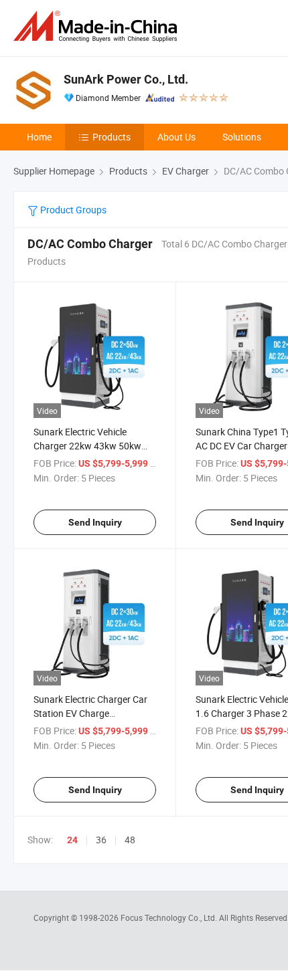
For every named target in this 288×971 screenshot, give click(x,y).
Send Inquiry (95, 522)
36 (101, 839)
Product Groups (72, 209)
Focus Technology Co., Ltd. (170, 917)
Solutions (241, 136)
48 (130, 839)
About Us (176, 136)
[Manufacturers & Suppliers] (97, 26)
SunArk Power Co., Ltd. (126, 79)
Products (111, 136)
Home (39, 136)
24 (72, 840)
